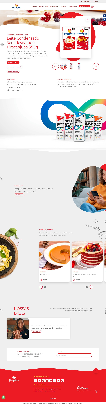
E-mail (60, 352)
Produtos (14, 16)
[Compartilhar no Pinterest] (50, 380)
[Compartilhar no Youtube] (58, 380)
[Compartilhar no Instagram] (43, 380)
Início (9, 16)
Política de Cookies (38, 391)
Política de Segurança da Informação (53, 389)
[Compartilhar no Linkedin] (47, 380)
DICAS (46, 6)
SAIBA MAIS (35, 331)
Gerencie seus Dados (50, 391)
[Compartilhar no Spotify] (62, 380)
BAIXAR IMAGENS (12, 71)
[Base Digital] (96, 391)
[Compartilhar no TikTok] (54, 380)
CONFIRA (18, 194)
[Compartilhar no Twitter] (39, 380)
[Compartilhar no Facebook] (35, 380)
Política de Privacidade (39, 389)
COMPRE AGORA (83, 6)
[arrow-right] (96, 66)
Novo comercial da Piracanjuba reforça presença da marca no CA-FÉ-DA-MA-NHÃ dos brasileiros (49, 327)
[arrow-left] (55, 66)
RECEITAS (41, 6)
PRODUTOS (34, 6)
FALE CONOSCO (73, 6)
